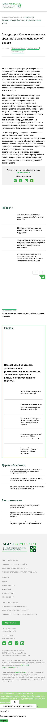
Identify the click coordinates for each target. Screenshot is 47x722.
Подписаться (10, 623)
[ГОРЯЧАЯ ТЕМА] (23, 291)
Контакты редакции (10, 560)
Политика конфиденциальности (15, 568)
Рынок (8, 328)
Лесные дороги (33, 48)
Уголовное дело (17, 52)
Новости (7, 207)
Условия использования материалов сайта (19, 572)
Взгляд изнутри (8, 585)
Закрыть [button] (4, 720)
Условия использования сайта (14, 564)
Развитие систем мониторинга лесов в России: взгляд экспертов (23, 315)
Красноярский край (18, 48)
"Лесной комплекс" (23, 172)
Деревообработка (13, 465)
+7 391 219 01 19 (7, 635)
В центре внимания (9, 311)
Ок (15, 702)
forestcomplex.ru (21, 672)
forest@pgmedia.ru (8, 638)
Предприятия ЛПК (9, 593)
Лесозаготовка (12, 500)
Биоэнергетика (8, 597)
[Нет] (37, 706)
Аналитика (6, 589)
